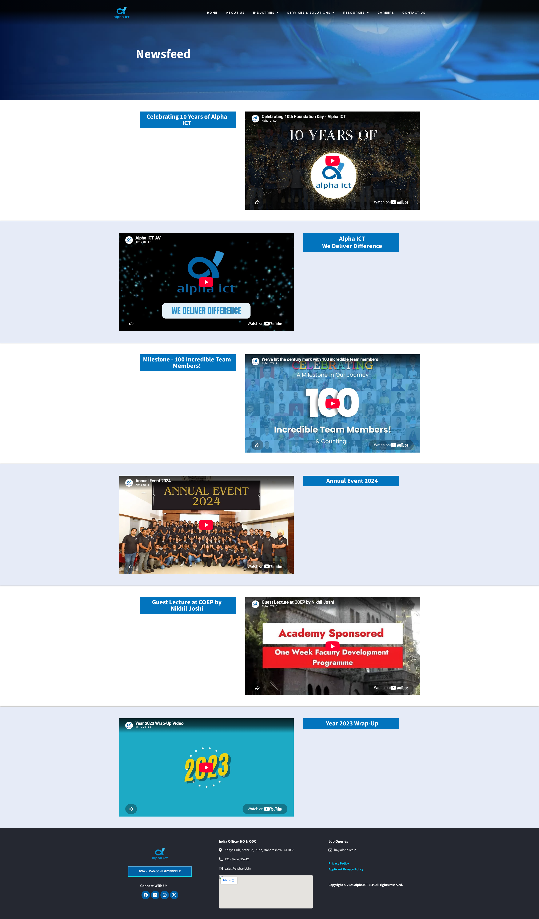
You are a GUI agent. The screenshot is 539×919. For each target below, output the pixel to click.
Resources (354, 12)
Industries (264, 12)
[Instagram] (164, 895)
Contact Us (413, 12)
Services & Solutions (308, 12)
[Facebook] (145, 895)
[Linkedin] (155, 895)
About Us (235, 12)
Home (212, 12)
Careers (386, 12)
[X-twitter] (174, 895)
